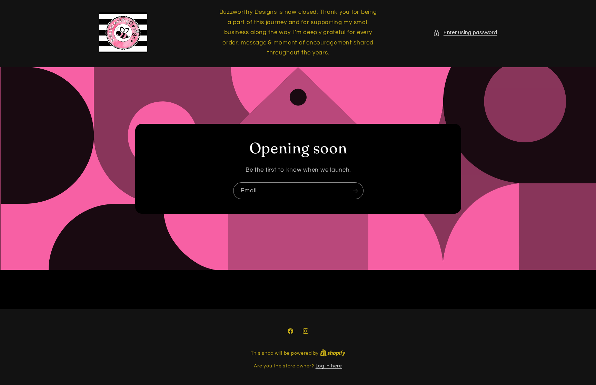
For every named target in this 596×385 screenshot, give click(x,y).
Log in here (329, 366)
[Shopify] (333, 353)
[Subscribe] (355, 190)
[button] (465, 32)
